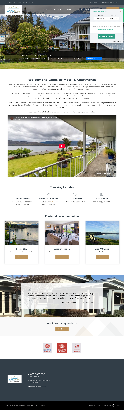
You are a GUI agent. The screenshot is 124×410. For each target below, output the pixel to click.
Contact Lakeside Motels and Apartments (36, 405)
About (69, 9)
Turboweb (117, 405)
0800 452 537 (53, 201)
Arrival (24, 55)
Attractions (89, 9)
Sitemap (6, 405)
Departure (39, 55)
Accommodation (57, 9)
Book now (62, 329)
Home (45, 9)
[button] (117, 295)
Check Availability (93, 58)
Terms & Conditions (14, 405)
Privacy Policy (22, 405)
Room (50, 55)
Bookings (78, 9)
